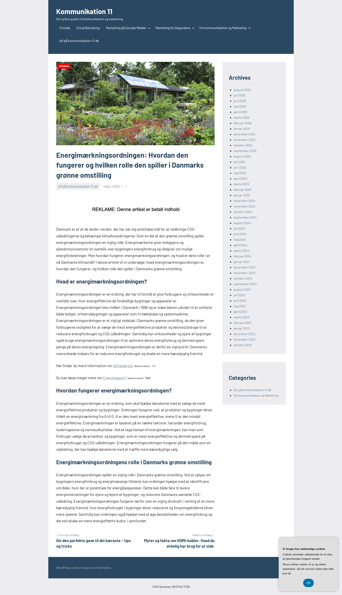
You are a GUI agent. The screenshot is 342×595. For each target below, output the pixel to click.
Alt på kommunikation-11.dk (79, 41)
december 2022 (245, 334)
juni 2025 (240, 167)
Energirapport (114, 377)
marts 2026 (241, 117)
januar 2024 (242, 262)
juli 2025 (239, 162)
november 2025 (244, 139)
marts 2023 (241, 317)
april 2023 (240, 311)
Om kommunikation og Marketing (223, 28)
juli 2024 (239, 228)
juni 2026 (240, 101)
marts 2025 (241, 184)
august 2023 (242, 289)
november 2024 (245, 206)
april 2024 (240, 245)
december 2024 (245, 200)
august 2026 (242, 90)
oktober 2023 (243, 278)
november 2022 (245, 339)
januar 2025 (242, 195)
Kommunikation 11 (84, 11)
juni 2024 (240, 234)
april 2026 (240, 112)
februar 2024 (243, 256)
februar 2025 (242, 189)
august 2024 (242, 223)
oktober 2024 (243, 212)
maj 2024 (240, 239)
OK (308, 583)
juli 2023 (239, 295)
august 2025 (242, 156)
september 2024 (245, 217)
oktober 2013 (243, 345)
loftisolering (122, 365)
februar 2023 (242, 323)
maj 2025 (240, 173)
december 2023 (244, 267)
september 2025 (245, 151)
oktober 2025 (243, 145)
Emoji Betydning (88, 28)
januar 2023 (242, 328)
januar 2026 (242, 128)
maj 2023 (240, 306)
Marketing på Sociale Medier (126, 28)
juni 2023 (240, 300)
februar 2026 (242, 123)
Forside (64, 28)
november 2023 (244, 273)
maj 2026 (240, 106)
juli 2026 (239, 95)
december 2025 (244, 134)
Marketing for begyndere (172, 28)
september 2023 (245, 284)
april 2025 (240, 178)
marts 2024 (241, 250)
